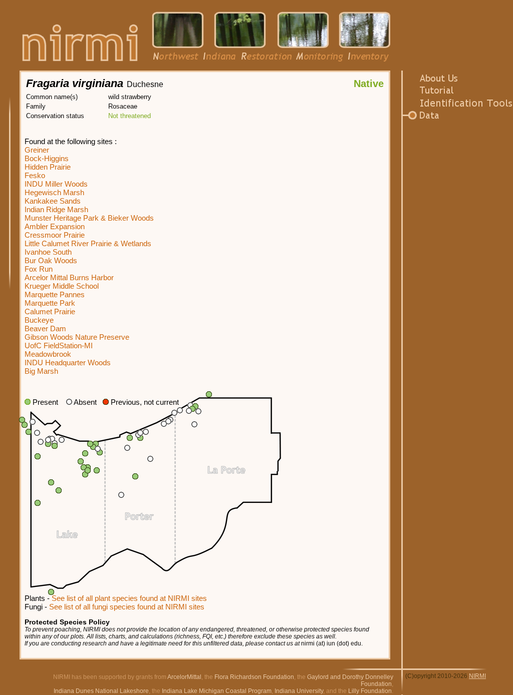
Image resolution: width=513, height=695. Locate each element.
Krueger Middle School (62, 286)
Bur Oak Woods (51, 260)
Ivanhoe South (48, 252)
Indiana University (299, 690)
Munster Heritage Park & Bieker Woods (89, 218)
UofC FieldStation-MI (59, 345)
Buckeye (39, 320)
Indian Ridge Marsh (56, 209)
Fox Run (39, 269)
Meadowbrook (48, 354)
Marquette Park (50, 303)
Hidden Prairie (48, 167)
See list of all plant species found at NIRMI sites (129, 598)
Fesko (35, 175)
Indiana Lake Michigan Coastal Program (217, 690)
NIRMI (477, 675)
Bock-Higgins (47, 158)
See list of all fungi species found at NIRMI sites (126, 606)
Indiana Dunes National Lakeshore (101, 690)
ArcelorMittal (184, 676)
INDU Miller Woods (56, 184)
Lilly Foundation (370, 690)
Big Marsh (41, 371)
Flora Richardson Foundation (254, 676)
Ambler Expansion (55, 226)
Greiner (37, 150)
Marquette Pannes (55, 294)
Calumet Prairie (50, 311)
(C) (409, 675)
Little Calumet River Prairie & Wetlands (88, 243)
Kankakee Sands (53, 201)
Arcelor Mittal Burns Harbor (69, 277)
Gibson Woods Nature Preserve (77, 337)
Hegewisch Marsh (54, 192)
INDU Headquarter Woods (68, 362)
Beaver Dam (45, 328)
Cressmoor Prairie (55, 235)
